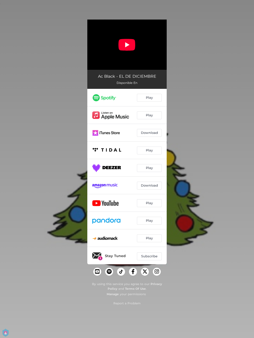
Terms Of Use (135, 288)
